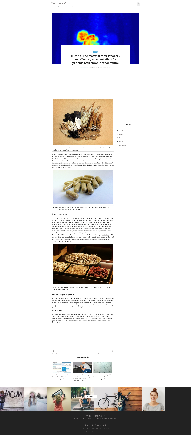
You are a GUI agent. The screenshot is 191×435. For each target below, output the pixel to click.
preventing (83, 207)
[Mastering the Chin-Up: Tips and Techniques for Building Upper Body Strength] (82, 367)
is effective (105, 235)
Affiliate (96, 431)
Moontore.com (60, 3)
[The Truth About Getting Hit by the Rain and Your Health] (102, 367)
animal (121, 130)
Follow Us (92, 397)
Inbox (66, 379)
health (95, 51)
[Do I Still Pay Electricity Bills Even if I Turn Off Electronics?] (61, 367)
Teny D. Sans (84, 67)
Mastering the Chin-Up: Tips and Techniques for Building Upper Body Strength (81, 376)
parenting (122, 145)
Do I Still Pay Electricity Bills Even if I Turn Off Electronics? (61, 376)
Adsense (102, 431)
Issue (121, 141)
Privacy (88, 431)
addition (89, 229)
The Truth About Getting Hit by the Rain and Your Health (102, 376)
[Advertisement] (83, 86)
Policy (92, 431)
